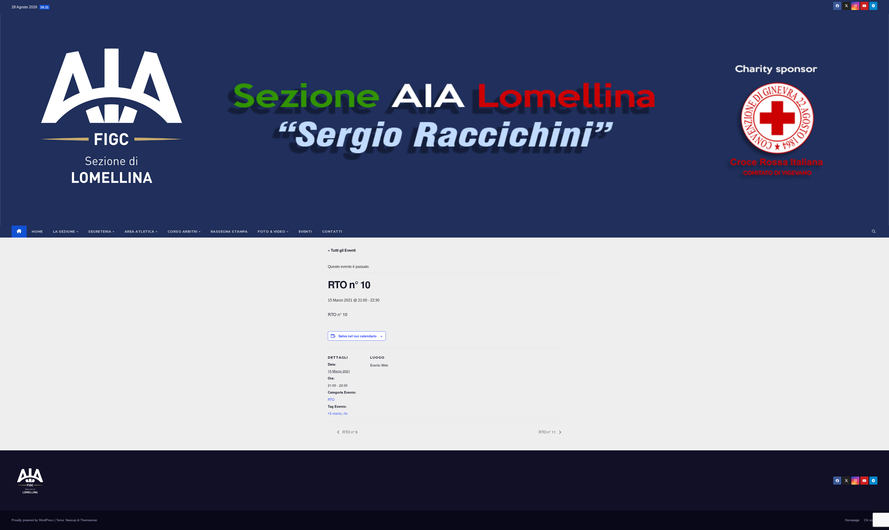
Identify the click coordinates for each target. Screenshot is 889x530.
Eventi (305, 231)
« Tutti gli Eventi (342, 250)
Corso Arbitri (183, 231)
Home (37, 231)
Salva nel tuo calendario (357, 336)
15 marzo (335, 413)
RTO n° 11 (548, 432)
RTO (331, 399)
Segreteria (100, 231)
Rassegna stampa (229, 231)
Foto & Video (272, 231)
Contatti (332, 231)
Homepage (852, 520)
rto (345, 413)
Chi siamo (870, 520)
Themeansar (88, 520)
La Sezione (64, 231)
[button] (874, 231)
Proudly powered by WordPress (33, 520)
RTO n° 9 (349, 432)
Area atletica (140, 231)
